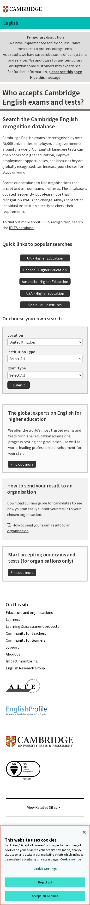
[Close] (84, 832)
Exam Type (16, 368)
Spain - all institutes (45, 304)
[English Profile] (26, 724)
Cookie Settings (45, 869)
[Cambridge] (22, 8)
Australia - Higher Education (45, 281)
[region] (45, 865)
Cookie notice (70, 859)
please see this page (65, 71)
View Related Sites (42, 807)
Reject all (45, 882)
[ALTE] (23, 702)
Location (15, 335)
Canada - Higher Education (45, 269)
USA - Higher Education (45, 293)
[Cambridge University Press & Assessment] (39, 756)
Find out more (22, 464)
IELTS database (21, 227)
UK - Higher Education (45, 258)
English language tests (58, 149)
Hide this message (45, 77)
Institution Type (21, 351)
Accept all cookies (45, 896)
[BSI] (23, 788)
